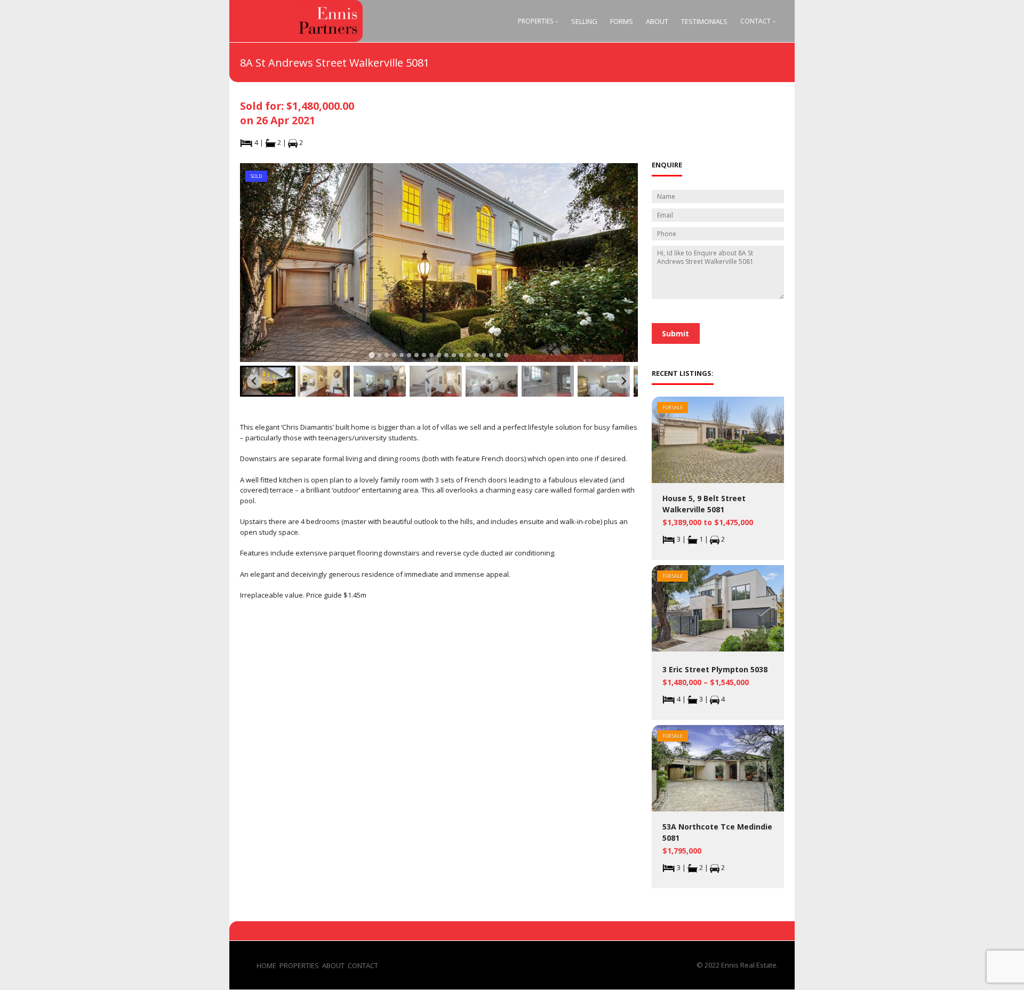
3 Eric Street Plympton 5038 (714, 669)
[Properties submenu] (556, 21)
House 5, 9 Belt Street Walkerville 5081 (704, 503)
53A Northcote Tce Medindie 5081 (717, 832)
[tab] (371, 355)
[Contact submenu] (774, 21)
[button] (267, 381)
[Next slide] (624, 381)
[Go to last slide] (254, 381)
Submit (675, 333)
